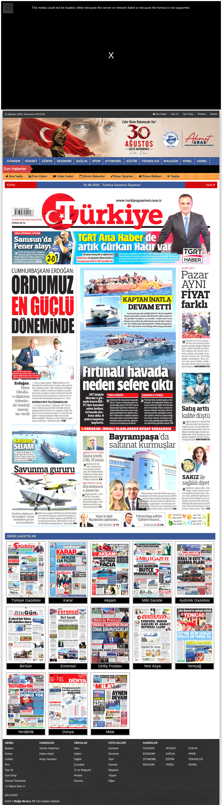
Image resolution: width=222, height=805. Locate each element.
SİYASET (171, 748)
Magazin (113, 770)
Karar (209, 185)
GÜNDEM (149, 748)
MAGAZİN (149, 764)
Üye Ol (174, 114)
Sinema (78, 780)
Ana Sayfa (160, 114)
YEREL (170, 764)
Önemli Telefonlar (15, 780)
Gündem (113, 748)
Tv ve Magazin (82, 770)
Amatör (78, 775)
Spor (77, 748)
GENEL (192, 764)
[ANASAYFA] (52, 133)
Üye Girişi (188, 114)
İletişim (9, 748)
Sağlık (77, 759)
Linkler (9, 759)
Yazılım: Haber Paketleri (192, 801)
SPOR (192, 753)
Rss (7, 764)
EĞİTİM (170, 759)
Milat (12, 185)
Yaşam (112, 775)
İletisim (213, 114)
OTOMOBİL (149, 759)
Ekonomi (113, 753)
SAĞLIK (170, 753)
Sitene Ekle (15, 786)
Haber (77, 753)
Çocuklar (79, 764)
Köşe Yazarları (48, 759)
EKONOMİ (149, 753)
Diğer (111, 780)
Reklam (202, 114)
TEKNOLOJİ (195, 759)
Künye (9, 753)
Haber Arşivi (46, 753)
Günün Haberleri (49, 748)
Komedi (113, 764)
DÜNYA (193, 748)
